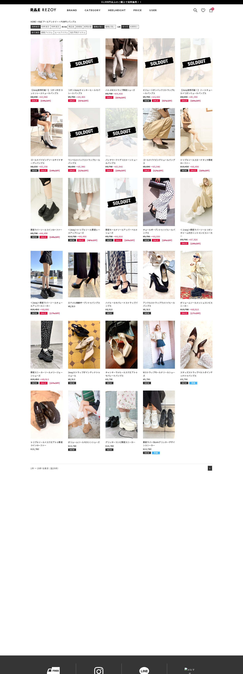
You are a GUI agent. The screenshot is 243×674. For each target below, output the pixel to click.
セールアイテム (61, 32)
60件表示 (45, 27)
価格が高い (110, 27)
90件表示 (55, 27)
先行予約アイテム (77, 32)
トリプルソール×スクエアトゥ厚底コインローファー (47, 444)
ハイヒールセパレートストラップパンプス (121, 304)
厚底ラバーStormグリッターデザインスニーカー (159, 444)
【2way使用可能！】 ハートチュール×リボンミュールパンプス (196, 91)
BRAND (72, 10)
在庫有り (134, 27)
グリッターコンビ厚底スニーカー (120, 442)
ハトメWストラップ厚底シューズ (120, 90)
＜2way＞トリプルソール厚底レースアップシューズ (84, 231)
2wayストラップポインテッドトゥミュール (84, 374)
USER (153, 10)
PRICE (137, 10)
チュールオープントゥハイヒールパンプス (159, 231)
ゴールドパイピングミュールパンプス (159, 161)
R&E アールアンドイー (48, 21)
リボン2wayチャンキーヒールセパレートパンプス (84, 91)
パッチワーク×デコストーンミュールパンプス (121, 161)
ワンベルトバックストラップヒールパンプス (84, 161)
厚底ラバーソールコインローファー (46, 229)
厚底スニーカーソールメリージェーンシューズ (47, 374)
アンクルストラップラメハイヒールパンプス (159, 304)
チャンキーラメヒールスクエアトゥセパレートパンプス (121, 374)
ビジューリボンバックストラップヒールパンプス (159, 91)
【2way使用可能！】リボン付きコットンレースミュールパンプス (47, 91)
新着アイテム (47, 32)
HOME (33, 21)
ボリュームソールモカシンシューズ (84, 442)
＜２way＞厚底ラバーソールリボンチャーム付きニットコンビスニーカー (196, 232)
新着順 (79, 27)
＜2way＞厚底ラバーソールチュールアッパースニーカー (47, 304)
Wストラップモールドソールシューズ (159, 374)
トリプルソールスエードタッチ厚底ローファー (196, 161)
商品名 (71, 27)
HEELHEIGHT (117, 10)
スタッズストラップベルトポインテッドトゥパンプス (196, 374)
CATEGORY (93, 10)
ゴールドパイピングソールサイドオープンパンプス (47, 161)
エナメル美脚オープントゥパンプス (84, 302)
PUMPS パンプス (68, 21)
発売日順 (88, 27)
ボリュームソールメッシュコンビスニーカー (196, 304)
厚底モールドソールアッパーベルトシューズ (121, 231)
